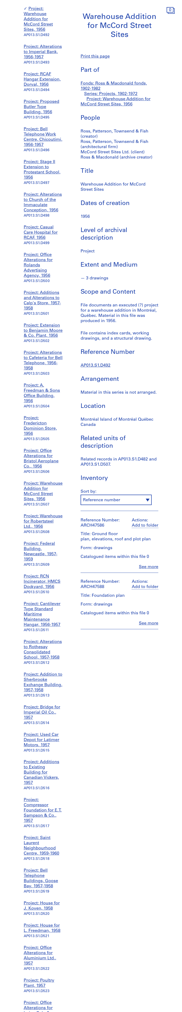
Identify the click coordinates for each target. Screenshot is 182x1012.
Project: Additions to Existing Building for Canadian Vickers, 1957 (41, 772)
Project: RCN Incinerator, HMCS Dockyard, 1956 (42, 581)
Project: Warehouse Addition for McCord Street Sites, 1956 (38, 19)
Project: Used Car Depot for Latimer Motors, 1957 (41, 740)
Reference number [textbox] (101, 500)
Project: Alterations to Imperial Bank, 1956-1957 (43, 52)
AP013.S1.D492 (95, 366)
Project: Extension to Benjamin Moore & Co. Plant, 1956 (43, 331)
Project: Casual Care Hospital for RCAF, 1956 (41, 232)
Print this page (95, 57)
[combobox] (116, 500)
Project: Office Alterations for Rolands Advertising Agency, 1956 (38, 265)
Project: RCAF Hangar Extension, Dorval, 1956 (42, 79)
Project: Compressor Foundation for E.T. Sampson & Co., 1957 (43, 810)
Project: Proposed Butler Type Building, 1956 (41, 107)
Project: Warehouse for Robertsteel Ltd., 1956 (43, 521)
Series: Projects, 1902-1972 (110, 94)
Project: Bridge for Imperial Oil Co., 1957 (42, 712)
